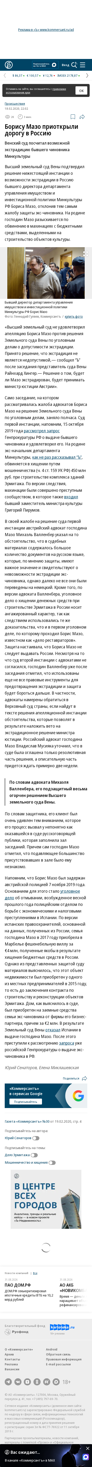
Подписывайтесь (25, 1102)
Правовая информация (64, 1359)
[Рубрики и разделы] (82, 64)
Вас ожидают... (25, 1452)
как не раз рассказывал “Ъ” (57, 457)
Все (35, 1273)
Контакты (12, 1359)
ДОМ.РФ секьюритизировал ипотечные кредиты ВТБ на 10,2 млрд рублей (29, 1295)
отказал (52, 1030)
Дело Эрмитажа (17, 1154)
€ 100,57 (32, 75)
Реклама (11, 1364)
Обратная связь (58, 1354)
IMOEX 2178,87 (67, 75)
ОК (81, 90)
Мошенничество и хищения (26, 1162)
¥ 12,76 (48, 75)
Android (51, 1349)
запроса (66, 1043)
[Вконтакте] (17, 1381)
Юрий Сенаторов (18, 1137)
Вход (65, 65)
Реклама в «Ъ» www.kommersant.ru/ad (46, 29)
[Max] (56, 1381)
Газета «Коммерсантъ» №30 (27, 1121)
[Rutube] (46, 1381)
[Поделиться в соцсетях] (82, 117)
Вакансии (12, 1369)
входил (71, 497)
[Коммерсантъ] (9, 65)
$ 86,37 (17, 75)
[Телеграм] (8, 1381)
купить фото (74, 316)
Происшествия (15, 103)
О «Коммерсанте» (19, 1349)
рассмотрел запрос (42, 430)
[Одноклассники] (37, 1381)
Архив (9, 1354)
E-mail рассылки (58, 1364)
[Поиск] (74, 64)
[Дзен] (27, 1381)
